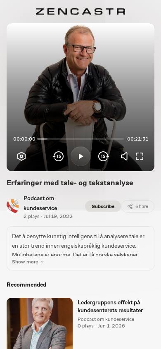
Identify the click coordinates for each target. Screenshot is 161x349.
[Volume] (126, 156)
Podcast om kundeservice (106, 319)
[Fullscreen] (139, 156)
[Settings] (21, 156)
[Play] (80, 156)
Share (141, 206)
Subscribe (103, 206)
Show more (25, 262)
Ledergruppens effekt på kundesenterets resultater (110, 306)
